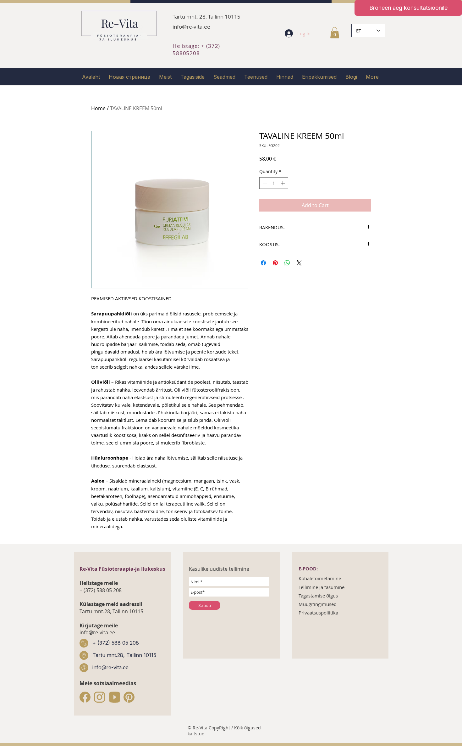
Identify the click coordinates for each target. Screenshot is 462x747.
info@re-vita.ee (191, 26)
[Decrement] (264, 183)
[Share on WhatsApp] (287, 263)
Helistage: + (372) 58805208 (196, 49)
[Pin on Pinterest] (275, 263)
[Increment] (283, 183)
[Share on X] (299, 263)
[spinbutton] (273, 183)
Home (98, 108)
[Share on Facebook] (263, 263)
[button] (334, 32)
